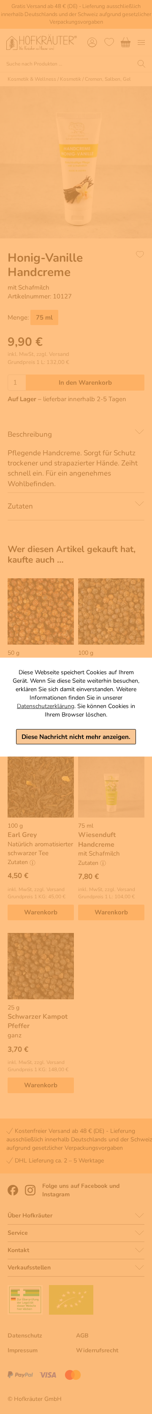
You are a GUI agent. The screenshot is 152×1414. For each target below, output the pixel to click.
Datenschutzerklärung (45, 706)
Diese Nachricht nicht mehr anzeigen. (76, 736)
